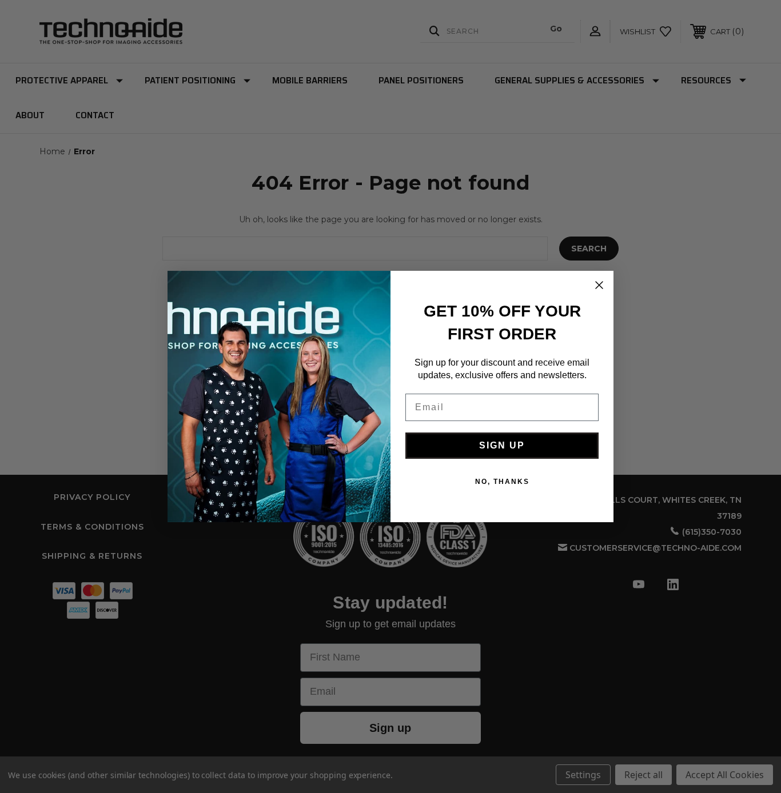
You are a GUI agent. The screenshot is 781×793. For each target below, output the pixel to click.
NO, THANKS (502, 482)
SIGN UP (502, 445)
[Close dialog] (599, 285)
